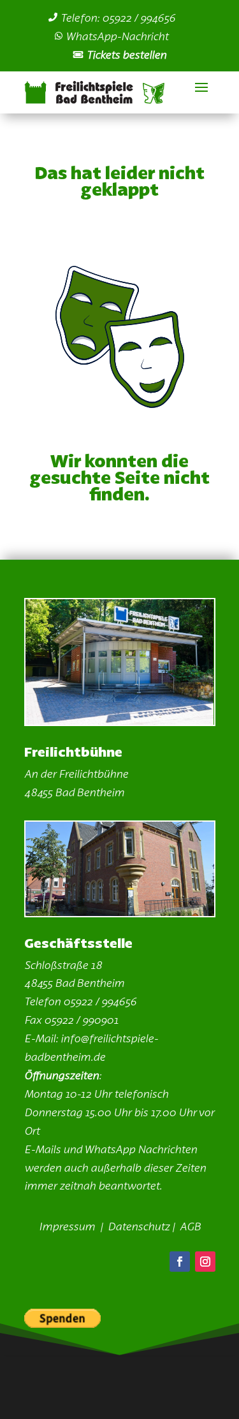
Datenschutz (139, 1225)
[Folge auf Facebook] (180, 1261)
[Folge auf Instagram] (205, 1261)
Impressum (68, 1225)
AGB (190, 1225)
